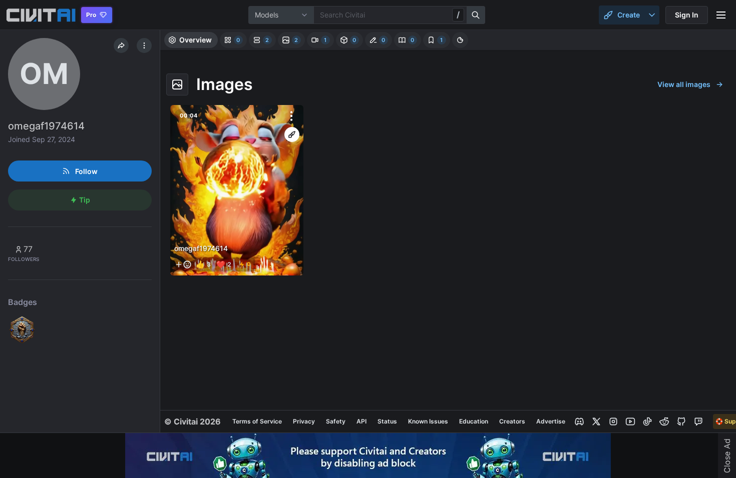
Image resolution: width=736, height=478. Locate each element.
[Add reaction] (183, 264)
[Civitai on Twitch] (698, 421)
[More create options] (651, 15)
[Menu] (721, 15)
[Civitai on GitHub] (681, 421)
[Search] (476, 15)
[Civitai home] (41, 15)
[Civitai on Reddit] (664, 421)
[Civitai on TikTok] (647, 421)
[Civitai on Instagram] (613, 421)
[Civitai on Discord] (579, 421)
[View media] (236, 190)
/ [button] (458, 15)
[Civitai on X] (596, 421)
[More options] (291, 116)
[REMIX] (291, 134)
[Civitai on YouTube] (630, 421)
